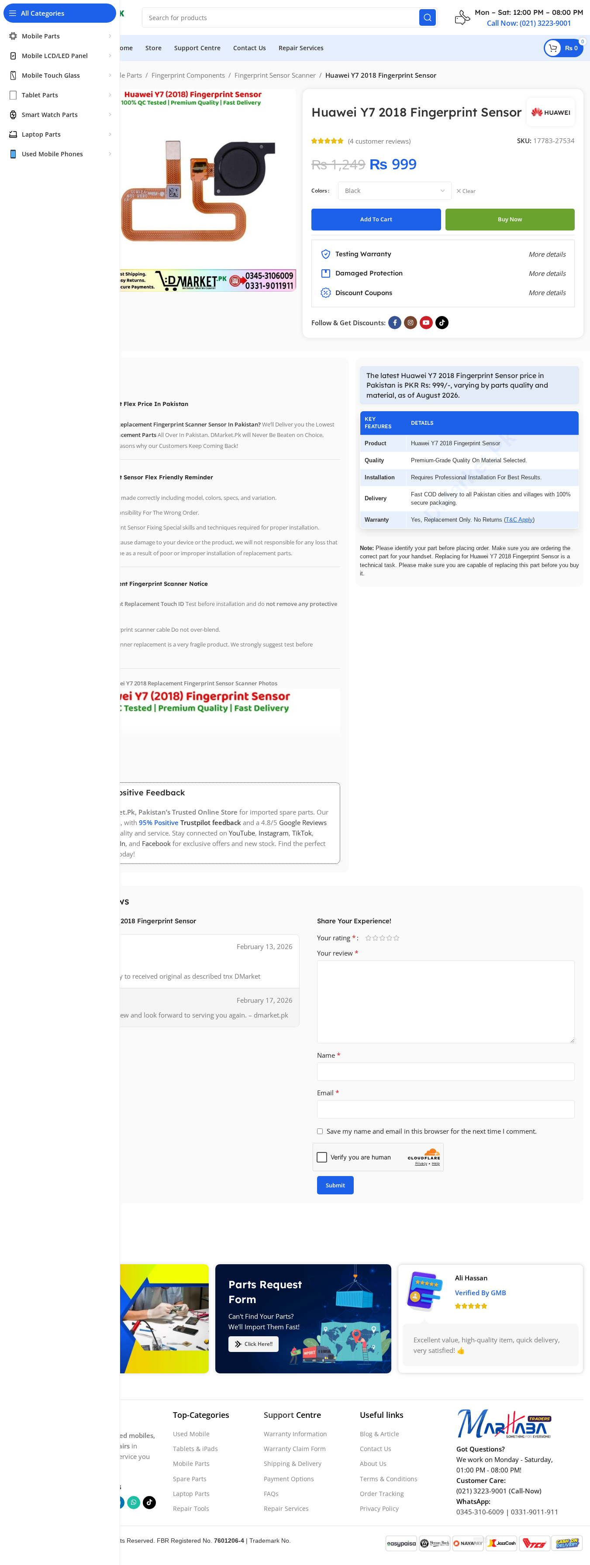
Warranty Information (295, 1434)
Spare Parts (190, 1479)
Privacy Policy (379, 1508)
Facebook (156, 843)
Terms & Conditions (388, 1479)
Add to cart (376, 219)
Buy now (510, 219)
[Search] (427, 17)
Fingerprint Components (188, 75)
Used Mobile (191, 1434)
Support (279, 1415)
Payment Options (289, 1479)
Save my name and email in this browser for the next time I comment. (432, 1131)
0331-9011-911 (535, 1511)
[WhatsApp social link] (133, 1502)
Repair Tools (191, 1508)
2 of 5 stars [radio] (375, 938)
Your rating (336, 937)
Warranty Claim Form (295, 1449)
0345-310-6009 (480, 1511)
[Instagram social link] (410, 322)
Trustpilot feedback (210, 822)
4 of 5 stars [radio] (389, 938)
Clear (469, 191)
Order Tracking (382, 1493)
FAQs (271, 1493)
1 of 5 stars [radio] (368, 938)
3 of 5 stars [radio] (382, 938)
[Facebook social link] (394, 322)
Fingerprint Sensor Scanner (275, 75)
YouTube (242, 833)
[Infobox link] (519, 17)
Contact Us (375, 1449)
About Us (373, 1463)
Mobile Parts (123, 75)
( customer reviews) (379, 141)
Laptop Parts (191, 1493)
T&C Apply (519, 519)
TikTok (302, 833)
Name (329, 1055)
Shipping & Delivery (292, 1463)
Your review (338, 953)
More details (547, 292)
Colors (319, 190)
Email (328, 1092)
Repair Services (286, 1508)
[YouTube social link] (426, 322)
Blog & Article (379, 1434)
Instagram (274, 833)
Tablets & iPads (195, 1449)
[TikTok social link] (442, 322)
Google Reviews (303, 822)
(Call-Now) (525, 1490)
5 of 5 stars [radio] (396, 938)
